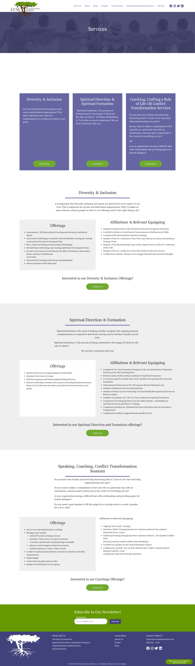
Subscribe (115, 621)
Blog (95, 6)
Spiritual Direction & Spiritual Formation (71, 642)
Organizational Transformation (66, 645)
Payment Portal (59, 649)
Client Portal (117, 6)
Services (77, 6)
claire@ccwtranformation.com (160, 639)
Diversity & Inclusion (62, 639)
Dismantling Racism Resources (140, 6)
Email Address (81, 617)
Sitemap (104, 664)
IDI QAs (161, 6)
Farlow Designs (121, 664)
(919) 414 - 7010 (152, 642)
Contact (104, 6)
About (87, 6)
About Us (119, 639)
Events (118, 642)
